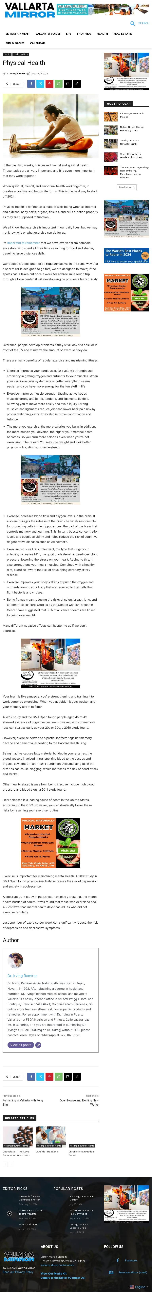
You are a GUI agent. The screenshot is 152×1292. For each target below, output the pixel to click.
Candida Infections (47, 1151)
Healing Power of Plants (16, 1145)
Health (7, 54)
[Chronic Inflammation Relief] (84, 1136)
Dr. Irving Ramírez (16, 73)
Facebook (131, 1260)
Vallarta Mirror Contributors (57, 1265)
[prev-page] (5, 1164)
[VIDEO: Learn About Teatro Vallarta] (9, 1213)
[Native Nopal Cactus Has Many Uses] (111, 130)
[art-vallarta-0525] (50, 691)
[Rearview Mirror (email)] (111, 1273)
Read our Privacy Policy (18, 1272)
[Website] (38, 1045)
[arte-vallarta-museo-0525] (50, 340)
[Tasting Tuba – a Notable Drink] (111, 143)
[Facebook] (31, 84)
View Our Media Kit (53, 1273)
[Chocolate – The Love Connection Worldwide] (18, 1136)
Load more (125, 187)
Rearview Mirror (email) (133, 1272)
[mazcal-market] (50, 871)
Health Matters (21, 54)
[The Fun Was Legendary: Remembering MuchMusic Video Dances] (111, 170)
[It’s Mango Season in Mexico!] (111, 116)
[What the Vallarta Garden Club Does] (111, 157)
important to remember (23, 243)
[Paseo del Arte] (9, 1227)
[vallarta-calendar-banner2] (103, 14)
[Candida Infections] (51, 1136)
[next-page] (11, 1164)
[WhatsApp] (59, 84)
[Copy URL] (77, 84)
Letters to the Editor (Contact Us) (63, 1277)
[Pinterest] (49, 84)
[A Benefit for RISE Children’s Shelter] (9, 1199)
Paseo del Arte (28, 1224)
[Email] (68, 84)
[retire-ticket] (126, 262)
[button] (138, 23)
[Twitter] (40, 84)
